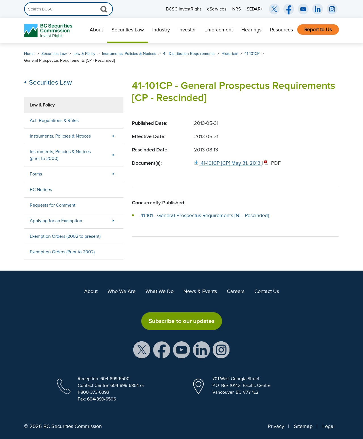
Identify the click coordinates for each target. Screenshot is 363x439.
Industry (161, 30)
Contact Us (266, 291)
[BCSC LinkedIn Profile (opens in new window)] (201, 349)
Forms (36, 174)
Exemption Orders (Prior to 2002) (62, 251)
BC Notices (41, 189)
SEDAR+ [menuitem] (255, 9)
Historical (229, 54)
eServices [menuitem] (216, 9)
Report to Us (318, 29)
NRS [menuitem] (236, 9)
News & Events (200, 291)
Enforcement (218, 30)
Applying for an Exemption (56, 220)
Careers (235, 291)
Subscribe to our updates (182, 321)
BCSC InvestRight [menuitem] (183, 9)
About (96, 30)
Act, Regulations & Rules (54, 120)
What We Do (159, 291)
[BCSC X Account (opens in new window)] (141, 349)
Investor (187, 30)
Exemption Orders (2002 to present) (65, 236)
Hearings (251, 30)
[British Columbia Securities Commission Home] (49, 30)
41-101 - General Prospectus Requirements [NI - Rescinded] (204, 215)
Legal (328, 426)
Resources (281, 30)
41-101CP (251, 54)
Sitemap (303, 426)
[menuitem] (96, 30)
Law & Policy (84, 54)
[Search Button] (104, 9)
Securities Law (127, 30)
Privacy (276, 426)
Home (29, 54)
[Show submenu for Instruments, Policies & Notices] (113, 136)
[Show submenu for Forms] (113, 174)
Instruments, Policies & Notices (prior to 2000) (60, 155)
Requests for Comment (52, 205)
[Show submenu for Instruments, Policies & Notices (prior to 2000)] (113, 155)
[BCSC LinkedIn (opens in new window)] (317, 9)
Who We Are (121, 291)
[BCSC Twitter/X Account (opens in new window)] (274, 9)
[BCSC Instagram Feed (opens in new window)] (332, 9)
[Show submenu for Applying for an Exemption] (113, 220)
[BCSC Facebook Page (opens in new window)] (288, 9)
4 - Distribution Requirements (189, 54)
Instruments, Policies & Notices (129, 54)
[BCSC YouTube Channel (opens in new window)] (303, 9)
